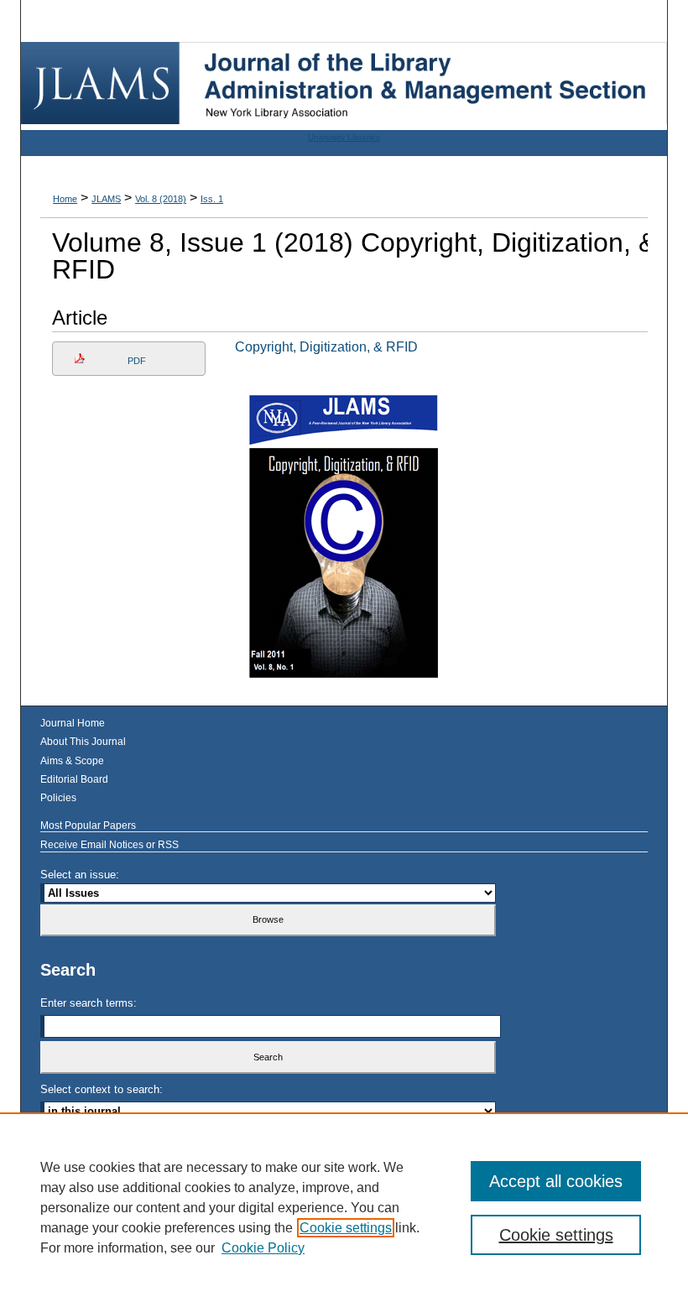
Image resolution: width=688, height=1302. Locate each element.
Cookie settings (346, 1228)
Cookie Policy (263, 1248)
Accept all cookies (556, 1181)
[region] (344, 1207)
